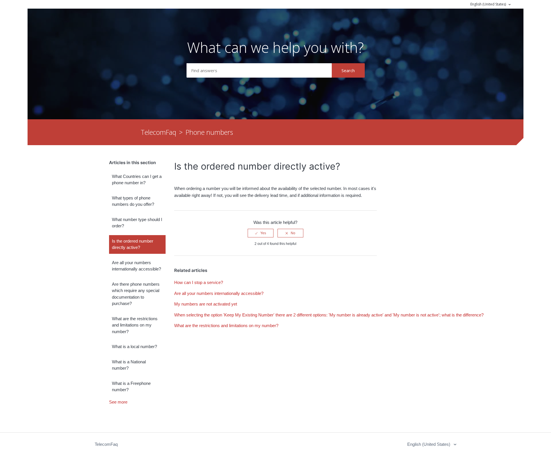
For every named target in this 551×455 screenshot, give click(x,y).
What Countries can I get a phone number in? (137, 179)
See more (118, 402)
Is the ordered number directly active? (132, 244)
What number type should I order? (137, 223)
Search (348, 70)
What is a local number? (134, 346)
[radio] (260, 233)
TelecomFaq (158, 132)
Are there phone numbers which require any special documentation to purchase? (136, 294)
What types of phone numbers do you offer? (133, 201)
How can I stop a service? (198, 282)
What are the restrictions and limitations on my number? (135, 325)
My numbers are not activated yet (205, 304)
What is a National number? (129, 365)
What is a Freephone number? (131, 386)
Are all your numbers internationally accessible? (136, 266)
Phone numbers (209, 132)
